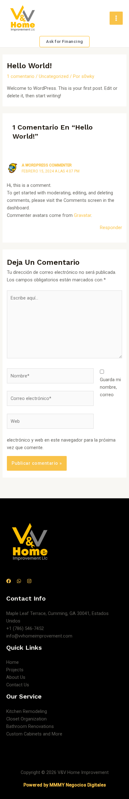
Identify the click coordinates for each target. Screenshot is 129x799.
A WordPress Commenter (47, 165)
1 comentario (20, 76)
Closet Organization (26, 719)
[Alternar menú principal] (116, 18)
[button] (64, 41)
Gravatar (82, 215)
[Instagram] (29, 581)
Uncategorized (54, 76)
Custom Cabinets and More (34, 734)
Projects (14, 670)
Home (12, 662)
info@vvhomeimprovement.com (39, 636)
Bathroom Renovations (30, 726)
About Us (15, 677)
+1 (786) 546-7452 (25, 628)
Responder (111, 227)
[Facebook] (8, 581)
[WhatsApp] (19, 581)
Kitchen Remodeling (26, 711)
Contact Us (17, 685)
